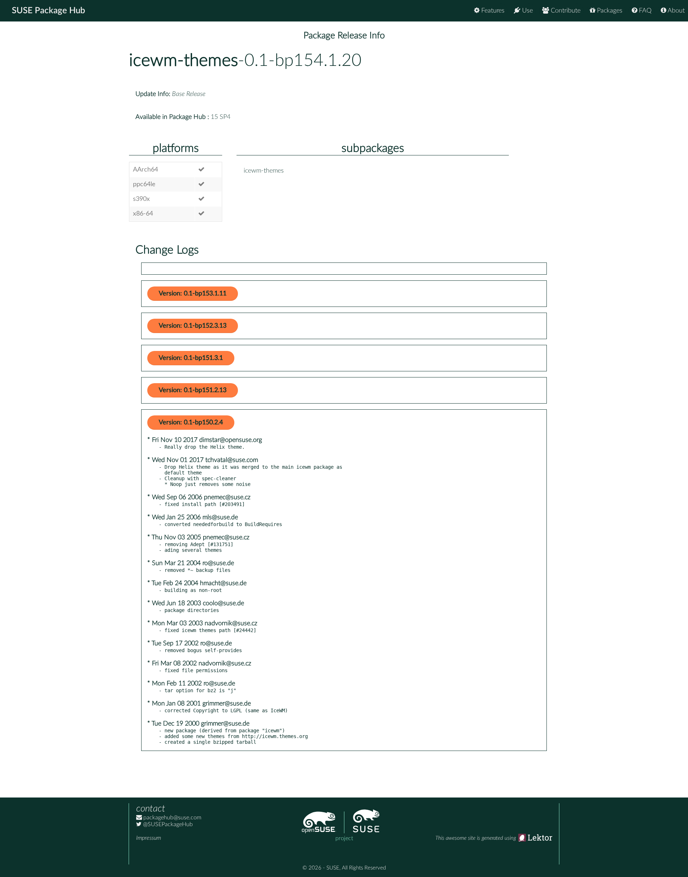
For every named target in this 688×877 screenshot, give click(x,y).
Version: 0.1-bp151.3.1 (191, 358)
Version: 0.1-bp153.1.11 (192, 293)
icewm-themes (183, 60)
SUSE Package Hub (48, 10)
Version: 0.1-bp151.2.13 (192, 390)
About (675, 11)
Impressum (148, 838)
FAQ (644, 11)
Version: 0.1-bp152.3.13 (192, 326)
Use (526, 11)
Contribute (564, 11)
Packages (608, 11)
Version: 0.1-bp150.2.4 (191, 422)
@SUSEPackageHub (167, 824)
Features (492, 11)
